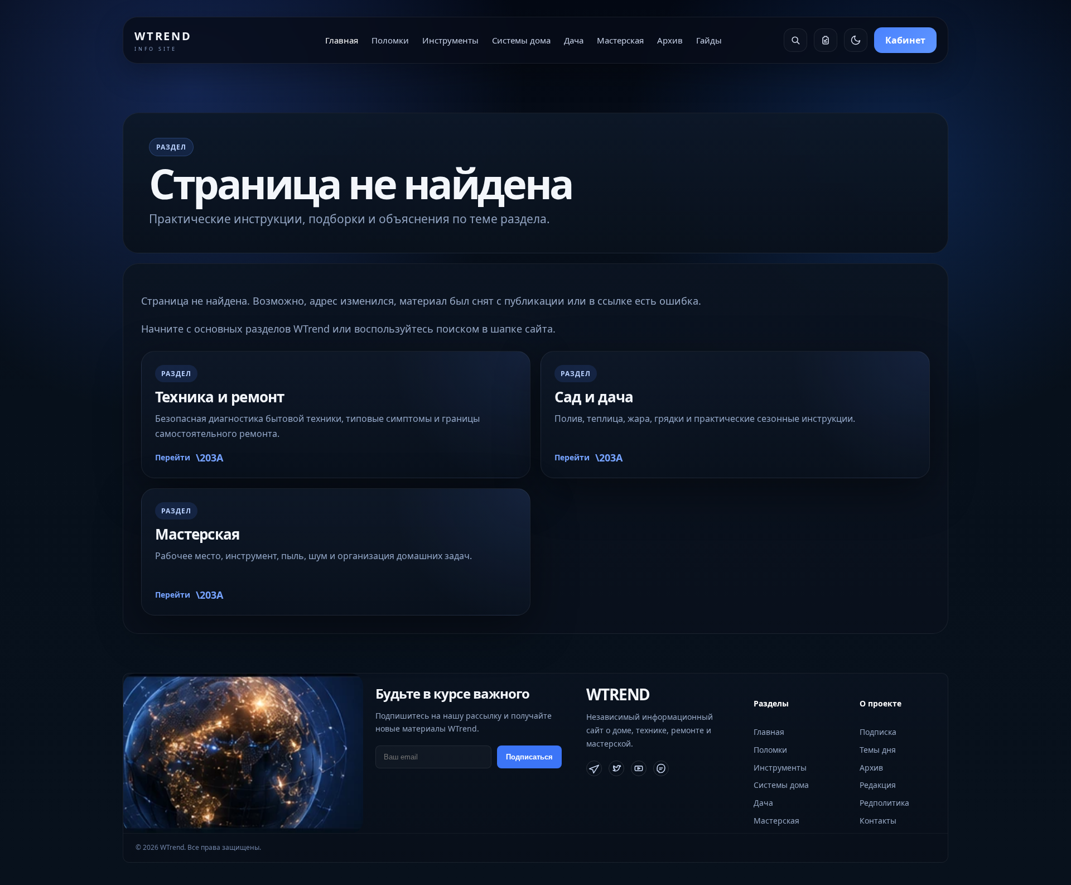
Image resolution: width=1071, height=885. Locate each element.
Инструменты (450, 40)
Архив (670, 40)
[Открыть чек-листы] (825, 40)
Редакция (878, 785)
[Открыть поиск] (795, 40)
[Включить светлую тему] (855, 40)
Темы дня (878, 749)
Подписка (878, 732)
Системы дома (521, 40)
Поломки (390, 40)
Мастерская (620, 40)
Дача (573, 40)
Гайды (709, 40)
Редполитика (884, 802)
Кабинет (905, 40)
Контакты (878, 820)
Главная (341, 40)
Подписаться (529, 757)
